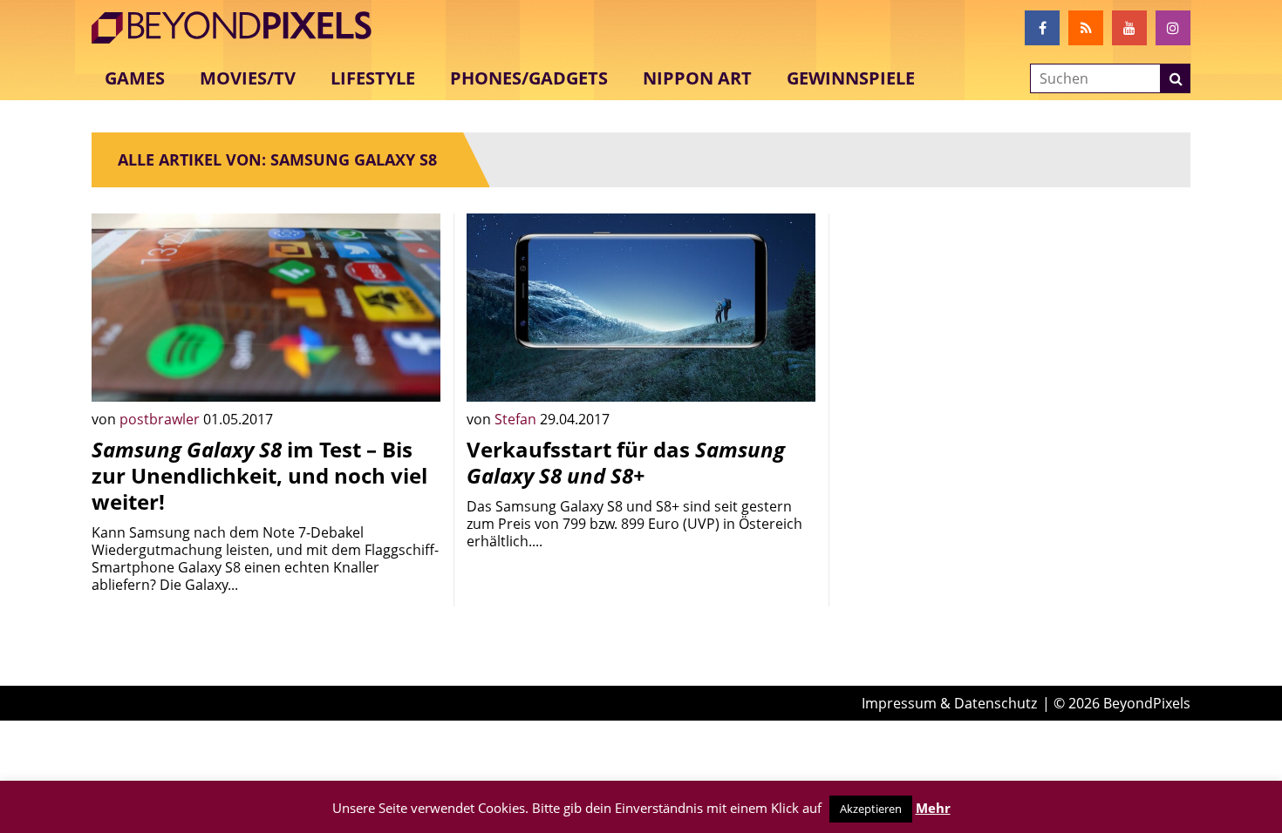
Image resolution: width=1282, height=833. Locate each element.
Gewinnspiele (851, 78)
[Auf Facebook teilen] (414, 375)
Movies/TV (248, 78)
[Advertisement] (1016, 335)
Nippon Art (697, 78)
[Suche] (1175, 78)
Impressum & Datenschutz (949, 703)
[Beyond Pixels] (240, 28)
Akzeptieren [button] (871, 808)
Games (135, 78)
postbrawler (161, 419)
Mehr (933, 807)
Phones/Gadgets (529, 78)
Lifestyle (373, 78)
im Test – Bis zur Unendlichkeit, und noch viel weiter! (259, 475)
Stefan (517, 419)
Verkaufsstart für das (626, 462)
